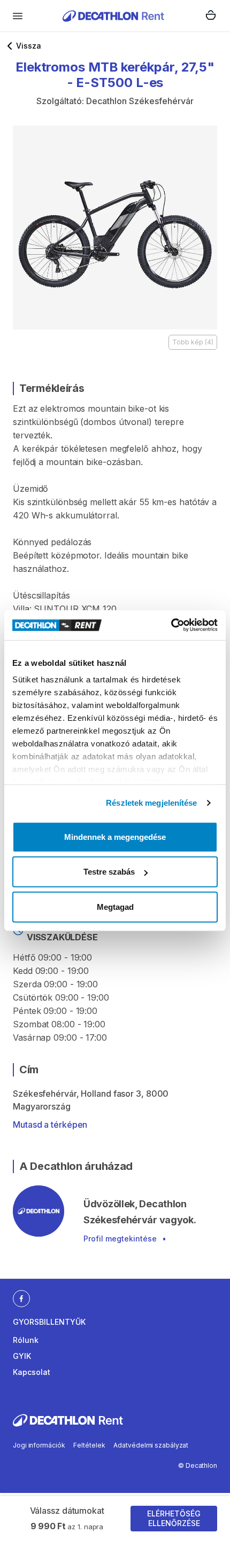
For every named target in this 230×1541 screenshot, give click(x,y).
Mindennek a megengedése (115, 836)
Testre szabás (109, 871)
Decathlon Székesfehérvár (140, 101)
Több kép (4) (192, 342)
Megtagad (115, 906)
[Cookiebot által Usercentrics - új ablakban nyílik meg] (171, 625)
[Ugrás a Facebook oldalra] (21, 1298)
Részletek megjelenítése (151, 802)
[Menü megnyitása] (17, 16)
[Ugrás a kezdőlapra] (113, 16)
